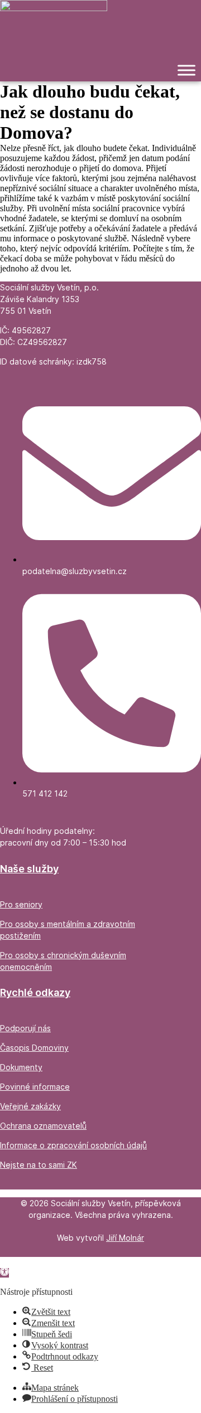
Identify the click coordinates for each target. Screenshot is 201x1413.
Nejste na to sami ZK (38, 1164)
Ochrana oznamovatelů (43, 1125)
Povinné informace (35, 1086)
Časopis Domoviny (34, 1047)
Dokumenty (21, 1067)
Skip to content (26, 1261)
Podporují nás (25, 1028)
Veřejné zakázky (30, 1106)
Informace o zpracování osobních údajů (73, 1145)
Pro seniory (21, 904)
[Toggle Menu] (186, 70)
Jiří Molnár (125, 1237)
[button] (4, 1273)
